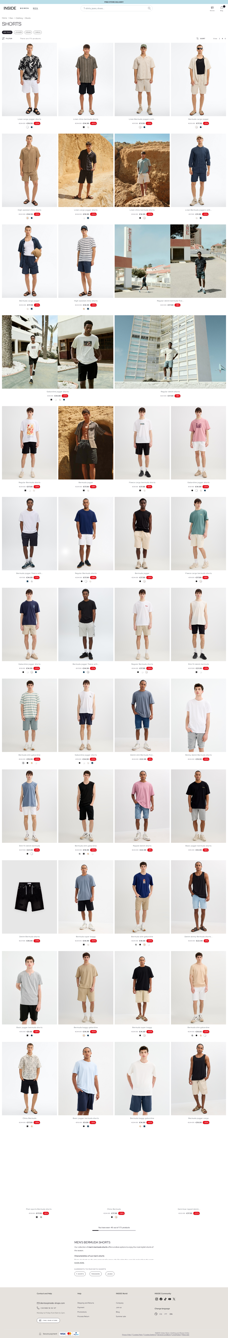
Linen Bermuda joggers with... (142, 119)
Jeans (110, 1274)
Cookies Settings (150, 1334)
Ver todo (7, 32)
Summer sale (121, 1316)
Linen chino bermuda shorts (85, 119)
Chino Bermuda (29, 1118)
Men (35, 8)
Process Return (83, 1316)
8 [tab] (70, 136)
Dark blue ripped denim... (189, 1209)
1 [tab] (4, 45)
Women (24, 8)
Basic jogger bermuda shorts (199, 846)
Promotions (82, 1312)
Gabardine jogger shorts (58, 392)
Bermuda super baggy (86, 936)
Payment (80, 1307)
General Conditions (164, 1334)
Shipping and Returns (85, 1303)
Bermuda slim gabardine (29, 755)
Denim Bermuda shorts (29, 936)
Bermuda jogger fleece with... (29, 573)
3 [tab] (7, 45)
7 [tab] (69, 136)
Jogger (18, 32)
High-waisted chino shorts (29, 210)
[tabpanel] (29, 79)
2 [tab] (6, 45)
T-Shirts (80, 1274)
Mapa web (185, 1334)
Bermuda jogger (86, 482)
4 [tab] (8, 45)
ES (161, 1314)
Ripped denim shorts (142, 846)
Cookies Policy (138, 1334)
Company (120, 1303)
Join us (119, 1307)
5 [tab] (10, 45)
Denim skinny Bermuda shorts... (199, 936)
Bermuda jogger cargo (198, 1118)
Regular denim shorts (170, 392)
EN (171, 1314)
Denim (28, 32)
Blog (118, 1312)
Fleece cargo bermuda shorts (142, 482)
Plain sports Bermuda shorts (39, 1209)
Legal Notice (176, 1334)
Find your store (50, 1320)
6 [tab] (11, 45)
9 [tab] (128, 680)
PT (166, 1314)
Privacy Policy (126, 1334)
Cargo (38, 32)
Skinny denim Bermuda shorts (198, 755)
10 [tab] (72, 771)
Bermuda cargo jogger (198, 119)
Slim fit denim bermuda (198, 664)
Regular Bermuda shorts (29, 482)
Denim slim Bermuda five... (142, 755)
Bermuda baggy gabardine (86, 1027)
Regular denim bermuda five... (170, 301)
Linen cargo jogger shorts (29, 119)
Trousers (95, 1274)
